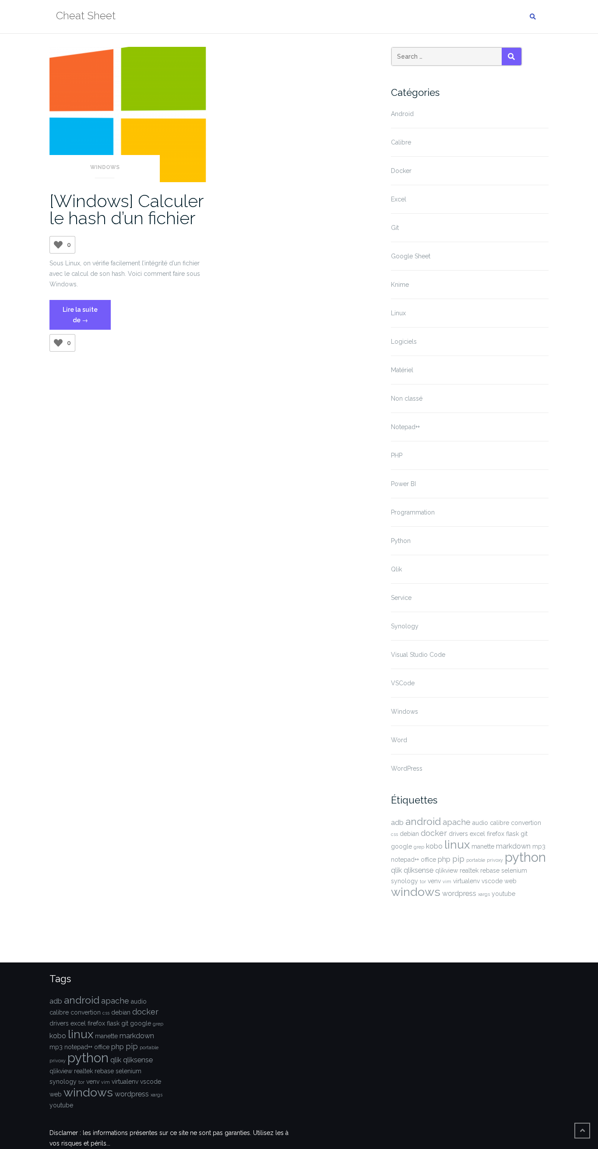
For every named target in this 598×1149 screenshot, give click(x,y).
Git (395, 227)
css (394, 834)
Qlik (396, 569)
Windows (105, 167)
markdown (513, 846)
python (525, 857)
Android (402, 113)
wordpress (459, 893)
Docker (401, 170)
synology (404, 881)
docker (434, 833)
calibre (499, 822)
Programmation (413, 512)
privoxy (495, 860)
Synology (405, 626)
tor (423, 881)
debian (409, 833)
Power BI (403, 483)
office (428, 859)
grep (419, 846)
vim (447, 881)
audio (480, 822)
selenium (514, 870)
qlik (396, 870)
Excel (398, 199)
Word (399, 740)
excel (477, 833)
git (524, 833)
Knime (400, 284)
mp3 (538, 846)
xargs (484, 894)
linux (457, 844)
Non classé (406, 398)
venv (434, 881)
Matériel (402, 370)
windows (415, 892)
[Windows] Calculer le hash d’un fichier (126, 209)
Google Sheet (410, 256)
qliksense (418, 870)
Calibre (401, 142)
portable (475, 860)
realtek (469, 870)
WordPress (406, 768)
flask (512, 833)
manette (482, 846)
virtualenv (466, 881)
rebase (490, 870)
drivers (458, 833)
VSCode (403, 683)
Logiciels (404, 341)
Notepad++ (405, 426)
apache (457, 822)
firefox (495, 833)
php (444, 859)
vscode (492, 881)
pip (458, 859)
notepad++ (405, 859)
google (401, 846)
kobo (434, 846)
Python (401, 540)
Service (401, 597)
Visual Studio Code (418, 654)
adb (397, 822)
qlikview (446, 870)
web (510, 881)
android (423, 821)
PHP (396, 455)
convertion (526, 822)
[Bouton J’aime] (58, 244)
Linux (398, 313)
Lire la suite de (87, 318)
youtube (503, 893)
